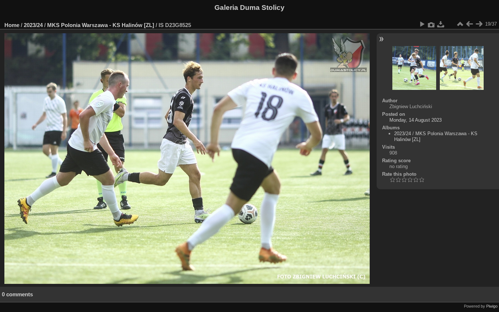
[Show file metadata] (431, 24)
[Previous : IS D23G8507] (469, 24)
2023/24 (33, 25)
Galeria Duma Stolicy (249, 7)
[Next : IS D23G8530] (479, 24)
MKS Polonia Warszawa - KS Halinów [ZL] (100, 25)
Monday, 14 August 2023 (415, 120)
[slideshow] (422, 24)
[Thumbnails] (460, 24)
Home (11, 25)
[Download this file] (441, 24)
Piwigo (492, 306)
